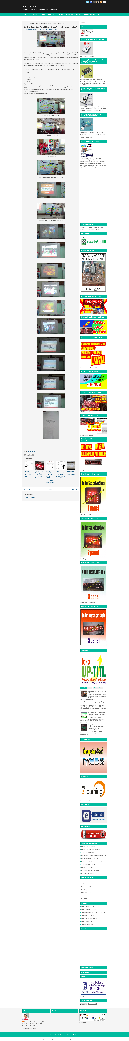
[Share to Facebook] (33, 455)
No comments (53, 29)
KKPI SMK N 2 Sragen (87, 896)
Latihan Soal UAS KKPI (87, 867)
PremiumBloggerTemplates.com (72, 1039)
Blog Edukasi (85, 899)
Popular (84, 688)
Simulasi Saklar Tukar (87, 924)
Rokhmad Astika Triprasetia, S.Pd (34, 1022)
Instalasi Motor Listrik (89, 14)
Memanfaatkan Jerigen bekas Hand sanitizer (71, 473)
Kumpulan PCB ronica (87, 881)
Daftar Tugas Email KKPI (88, 873)
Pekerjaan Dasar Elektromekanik (73, 14)
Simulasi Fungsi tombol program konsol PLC (93, 912)
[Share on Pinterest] (35, 451)
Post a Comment (30, 497)
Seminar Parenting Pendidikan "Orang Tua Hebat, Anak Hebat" (50, 27)
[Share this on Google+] (32, 451)
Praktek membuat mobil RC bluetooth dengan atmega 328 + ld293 (60, 474)
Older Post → (75, 489)
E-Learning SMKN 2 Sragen (89, 887)
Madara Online (85, 884)
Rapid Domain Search (85, 1039)
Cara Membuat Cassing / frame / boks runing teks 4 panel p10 (39, 474)
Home (25, 14)
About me (26, 18)
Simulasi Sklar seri (86, 921)
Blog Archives (97, 688)
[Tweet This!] (30, 451)
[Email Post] (25, 455)
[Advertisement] (93, 195)
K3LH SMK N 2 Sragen (87, 893)
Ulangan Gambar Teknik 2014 (89, 858)
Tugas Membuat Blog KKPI (88, 864)
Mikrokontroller (52, 14)
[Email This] (28, 455)
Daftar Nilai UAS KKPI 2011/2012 (90, 870)
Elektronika (42, 14)
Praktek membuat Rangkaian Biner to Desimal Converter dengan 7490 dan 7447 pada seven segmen (50, 478)
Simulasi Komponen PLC (88, 915)
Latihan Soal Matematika (88, 846)
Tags (90, 688)
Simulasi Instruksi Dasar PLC (89, 909)
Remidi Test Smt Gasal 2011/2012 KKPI (92, 861)
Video (99, 14)
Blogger (77, 1034)
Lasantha (61, 1039)
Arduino (35, 14)
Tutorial (61, 14)
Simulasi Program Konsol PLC (89, 918)
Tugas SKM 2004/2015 (87, 852)
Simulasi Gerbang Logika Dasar (90, 906)
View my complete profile (29, 1028)
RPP (30, 14)
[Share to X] (31, 455)
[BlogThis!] (29, 455)
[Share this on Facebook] (28, 451)
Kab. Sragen (84, 890)
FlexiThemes (47, 1039)
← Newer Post (26, 489)
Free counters (83, 1022)
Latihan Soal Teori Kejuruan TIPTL (91, 849)
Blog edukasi (29, 6)
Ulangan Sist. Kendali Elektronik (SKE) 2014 (93, 855)
